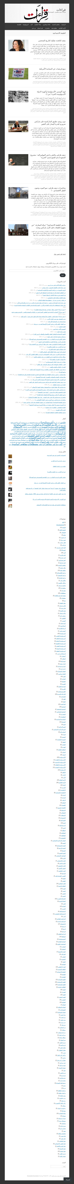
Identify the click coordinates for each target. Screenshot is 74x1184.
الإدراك (64, 797)
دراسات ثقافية (62, 1093)
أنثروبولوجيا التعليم (61, 646)
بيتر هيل (64, 1025)
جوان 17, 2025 (62, 81)
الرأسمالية (50, 82)
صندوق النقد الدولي (13, 440)
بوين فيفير (63, 1020)
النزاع (64, 734)
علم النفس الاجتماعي (60, 1143)
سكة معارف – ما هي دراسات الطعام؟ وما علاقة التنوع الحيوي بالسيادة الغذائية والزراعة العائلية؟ (42, 374)
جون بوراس (63, 1063)
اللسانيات (63, 696)
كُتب (31, 24)
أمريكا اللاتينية (62, 628)
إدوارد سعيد (63, 425)
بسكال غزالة (62, 1037)
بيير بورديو (63, 1022)
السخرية (63, 946)
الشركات (55, 177)
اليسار (60, 110)
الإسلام (64, 802)
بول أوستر (63, 1015)
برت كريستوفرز (62, 1032)
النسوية (50, 58)
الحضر (30, 431)
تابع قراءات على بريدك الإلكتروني (56, 263)
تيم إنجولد (63, 1040)
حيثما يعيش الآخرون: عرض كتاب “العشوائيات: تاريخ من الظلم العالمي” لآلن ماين (46, 354)
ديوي (64, 1085)
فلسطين (63, 532)
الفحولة (64, 681)
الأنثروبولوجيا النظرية (60, 759)
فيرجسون (63, 537)
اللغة (64, 699)
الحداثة (33, 431)
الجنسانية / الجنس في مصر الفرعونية (56, 455)
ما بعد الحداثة (62, 578)
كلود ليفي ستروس (61, 547)
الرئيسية (63, 24)
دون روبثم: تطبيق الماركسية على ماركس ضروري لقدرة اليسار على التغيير (50, 122)
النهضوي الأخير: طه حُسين (59, 329)
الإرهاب (64, 800)
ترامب (64, 1058)
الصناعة (40, 434)
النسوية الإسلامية (61, 739)
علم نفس (63, 1138)
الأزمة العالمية (62, 28)
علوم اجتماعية (29, 442)
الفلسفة (19, 24)
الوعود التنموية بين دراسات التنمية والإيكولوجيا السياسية (52, 290)
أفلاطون (64, 618)
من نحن (34, 28)
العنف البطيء (62, 326)
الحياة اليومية (62, 901)
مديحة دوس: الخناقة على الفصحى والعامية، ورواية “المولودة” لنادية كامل (48, 369)
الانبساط (63, 810)
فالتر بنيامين (63, 542)
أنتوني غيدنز (57, 239)
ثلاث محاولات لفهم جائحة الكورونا (57, 349)
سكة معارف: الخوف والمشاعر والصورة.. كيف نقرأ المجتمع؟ (51, 377)
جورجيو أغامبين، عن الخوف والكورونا (56, 347)
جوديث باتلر (48, 440)
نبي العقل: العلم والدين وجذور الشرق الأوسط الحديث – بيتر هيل (50, 324)
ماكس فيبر (41, 238)
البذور (64, 828)
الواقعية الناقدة (62, 749)
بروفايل (64, 1030)
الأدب (64, 777)
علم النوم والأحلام (61, 1146)
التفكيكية (63, 833)
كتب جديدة (63, 557)
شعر (64, 1131)
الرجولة (64, 926)
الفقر (57, 143)
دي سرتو (63, 1075)
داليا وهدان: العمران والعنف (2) (58, 359)
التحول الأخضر (62, 868)
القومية (51, 175)
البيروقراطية (46, 242)
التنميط (64, 850)
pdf (63, 522)
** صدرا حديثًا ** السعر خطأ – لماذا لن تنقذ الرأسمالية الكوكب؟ (50, 309)
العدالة (60, 216)
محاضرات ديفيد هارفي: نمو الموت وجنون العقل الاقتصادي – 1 (50, 400)
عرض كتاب (62, 442)
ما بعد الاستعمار (62, 575)
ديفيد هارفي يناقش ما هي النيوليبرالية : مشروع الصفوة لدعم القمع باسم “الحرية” (48, 156)
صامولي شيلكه (62, 1133)
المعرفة (41, 213)
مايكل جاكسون (62, 583)
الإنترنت (64, 787)
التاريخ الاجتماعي (44, 58)
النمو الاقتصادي (35, 438)
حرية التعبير (63, 1073)
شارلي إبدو (63, 1128)
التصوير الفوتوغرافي (60, 876)
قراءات (64, 545)
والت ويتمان (63, 613)
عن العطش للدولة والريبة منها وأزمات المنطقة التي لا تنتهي (51, 292)
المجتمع (34, 108)
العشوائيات (63, 1010)
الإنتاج (51, 110)
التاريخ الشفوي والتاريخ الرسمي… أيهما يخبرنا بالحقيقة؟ (52, 392)
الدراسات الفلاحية (61, 919)
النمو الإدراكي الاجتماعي (60, 729)
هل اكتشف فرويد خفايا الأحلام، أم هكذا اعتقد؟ (54, 295)
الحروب (64, 909)
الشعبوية (63, 959)
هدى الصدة (63, 610)
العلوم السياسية (36, 82)
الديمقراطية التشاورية (60, 914)
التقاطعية (63, 835)
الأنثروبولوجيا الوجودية (60, 762)
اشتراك (68, 1179)
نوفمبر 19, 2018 (62, 108)
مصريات (64, 590)
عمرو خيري (21, 442)
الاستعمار (29, 427)
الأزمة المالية (56, 176)
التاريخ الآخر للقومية (61, 410)
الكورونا (22, 436)
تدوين (64, 1052)
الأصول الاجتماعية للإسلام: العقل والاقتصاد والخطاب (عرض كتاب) (49, 334)
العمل (51, 111)
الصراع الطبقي (37, 110)
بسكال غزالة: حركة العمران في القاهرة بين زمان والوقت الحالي (50, 357)
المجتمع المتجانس (61, 712)
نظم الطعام (63, 603)
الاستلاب (24, 427)
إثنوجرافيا (13, 423)
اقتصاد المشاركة (61, 671)
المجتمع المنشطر (61, 709)
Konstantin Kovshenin (33, 1176)
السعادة (64, 949)
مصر (40, 444)
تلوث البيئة (54, 440)
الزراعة (53, 434)
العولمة (59, 146)
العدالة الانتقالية (62, 1007)
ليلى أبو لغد (63, 562)
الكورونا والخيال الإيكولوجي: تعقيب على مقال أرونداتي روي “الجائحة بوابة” (47, 344)
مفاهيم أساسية (56, 24)
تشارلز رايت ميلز (61, 1060)
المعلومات (63, 717)
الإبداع (64, 795)
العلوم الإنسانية (34, 214)
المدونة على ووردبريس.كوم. (59, 1176)
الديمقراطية (19, 431)
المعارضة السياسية (37, 81)
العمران (64, 992)
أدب (58, 423)
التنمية (64, 843)
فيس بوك (63, 540)
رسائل (64, 1106)
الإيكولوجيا (63, 790)
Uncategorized (60, 525)
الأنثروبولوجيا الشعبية (50, 427)
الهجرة (26, 438)
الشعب (64, 957)
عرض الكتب (44, 60)
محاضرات (47, 28)
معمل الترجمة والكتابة (60, 595)
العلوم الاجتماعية (57, 111)
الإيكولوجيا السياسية (61, 792)
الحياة (27, 431)
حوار (64, 1070)
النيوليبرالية (63, 82)
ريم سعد (56, 245)
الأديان (58, 425)
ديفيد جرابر (63, 1080)
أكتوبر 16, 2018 (62, 173)
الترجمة (64, 873)
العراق (33, 434)
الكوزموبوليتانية (62, 691)
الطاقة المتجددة (62, 969)
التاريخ (39, 429)
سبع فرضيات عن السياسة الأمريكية (52, 69)
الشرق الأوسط (62, 951)
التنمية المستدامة (54, 431)
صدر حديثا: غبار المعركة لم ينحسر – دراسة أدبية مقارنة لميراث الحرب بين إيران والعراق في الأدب (41, 303)
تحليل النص (63, 1047)
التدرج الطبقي (39, 242)
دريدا (64, 1088)
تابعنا (62, 275)
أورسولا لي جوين (61, 653)
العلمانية (64, 977)
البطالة (64, 830)
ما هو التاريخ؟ (62, 372)
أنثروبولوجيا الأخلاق (61, 638)
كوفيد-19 (63, 550)
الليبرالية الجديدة (46, 81)
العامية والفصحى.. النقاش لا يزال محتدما (56, 407)
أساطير (64, 658)
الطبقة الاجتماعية (44, 82)
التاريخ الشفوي (62, 866)
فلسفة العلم (63, 530)
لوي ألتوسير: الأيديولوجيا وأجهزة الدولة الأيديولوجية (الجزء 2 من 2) (51, 92)
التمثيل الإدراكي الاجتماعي (59, 840)
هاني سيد (63, 608)
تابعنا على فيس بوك (60, 254)
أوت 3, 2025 (63, 58)
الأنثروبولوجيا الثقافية (60, 765)
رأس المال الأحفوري (61, 1103)
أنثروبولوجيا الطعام (25, 423)
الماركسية (39, 108)
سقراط (64, 1111)
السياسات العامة (61, 944)
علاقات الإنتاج (54, 442)
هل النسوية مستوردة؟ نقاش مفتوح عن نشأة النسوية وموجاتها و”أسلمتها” (47, 405)
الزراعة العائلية (62, 934)
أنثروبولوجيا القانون (61, 636)
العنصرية (64, 146)
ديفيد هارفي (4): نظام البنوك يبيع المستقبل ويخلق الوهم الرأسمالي (49, 387)
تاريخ (59, 440)
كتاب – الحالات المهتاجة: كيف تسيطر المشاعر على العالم (51, 364)
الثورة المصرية (42, 431)
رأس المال (43, 440)
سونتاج (64, 1116)
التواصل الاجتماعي (61, 855)
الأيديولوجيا (56, 110)
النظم (64, 742)
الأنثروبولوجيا (59, 144)
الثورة (48, 431)
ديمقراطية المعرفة (61, 1083)
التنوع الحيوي (62, 853)
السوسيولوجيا (62, 939)
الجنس (37, 431)
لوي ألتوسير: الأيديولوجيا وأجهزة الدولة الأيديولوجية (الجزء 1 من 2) (49, 499)
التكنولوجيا (44, 176)
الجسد (64, 896)
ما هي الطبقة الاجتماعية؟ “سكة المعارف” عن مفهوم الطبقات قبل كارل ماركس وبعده (48, 226)
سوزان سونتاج (62, 1118)
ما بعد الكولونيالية (61, 573)
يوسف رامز (45, 142)
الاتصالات (63, 813)
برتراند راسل (62, 1035)
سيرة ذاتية (63, 1126)
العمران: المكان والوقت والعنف (58, 367)
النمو (43, 438)
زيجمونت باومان (62, 1108)
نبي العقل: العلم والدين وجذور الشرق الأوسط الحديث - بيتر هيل (50, 483)
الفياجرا (64, 679)
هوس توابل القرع (61, 331)
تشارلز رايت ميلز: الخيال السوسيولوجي (56, 362)
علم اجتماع (40, 28)
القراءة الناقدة (62, 686)
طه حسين (63, 1136)
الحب (64, 903)
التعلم (25, 429)
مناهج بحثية (54, 28)
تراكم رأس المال (61, 1055)
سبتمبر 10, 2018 (62, 212)
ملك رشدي (46, 238)
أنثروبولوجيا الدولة (61, 648)
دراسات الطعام (62, 1090)
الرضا (64, 929)
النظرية (64, 110)
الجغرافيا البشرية (62, 177)
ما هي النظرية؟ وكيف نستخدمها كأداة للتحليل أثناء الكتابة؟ (51, 395)
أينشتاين (63, 656)
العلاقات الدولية (62, 987)
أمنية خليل (63, 623)
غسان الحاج (63, 1156)
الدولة (24, 431)
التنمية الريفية (62, 431)
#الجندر (63, 423)
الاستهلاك (56, 242)
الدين (15, 431)
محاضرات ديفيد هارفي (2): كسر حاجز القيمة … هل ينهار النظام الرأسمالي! (47, 397)
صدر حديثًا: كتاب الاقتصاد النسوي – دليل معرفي (54, 287)
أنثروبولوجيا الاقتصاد (37, 142)
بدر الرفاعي (63, 1027)
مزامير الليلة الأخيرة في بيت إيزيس (57, 285)
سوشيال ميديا (22, 440)
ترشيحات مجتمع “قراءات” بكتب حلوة (56, 336)
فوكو (17, 442)
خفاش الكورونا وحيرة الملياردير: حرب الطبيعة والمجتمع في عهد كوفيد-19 (47, 339)
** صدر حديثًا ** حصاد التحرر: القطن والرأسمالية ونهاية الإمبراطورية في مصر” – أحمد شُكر (43, 316)
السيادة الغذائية (62, 941)
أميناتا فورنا (55, 58)
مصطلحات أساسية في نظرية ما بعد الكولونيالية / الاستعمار (51, 505)
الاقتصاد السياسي (51, 429)
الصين (36, 434)
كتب (64, 444)
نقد (65, 600)
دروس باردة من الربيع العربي (58, 461)
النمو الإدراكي (62, 727)
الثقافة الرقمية (62, 886)
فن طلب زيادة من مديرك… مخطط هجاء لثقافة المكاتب (52, 300)
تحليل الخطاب (39, 111)
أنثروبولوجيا (26, 24)
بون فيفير (63, 1017)
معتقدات (63, 598)
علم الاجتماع (50, 60)
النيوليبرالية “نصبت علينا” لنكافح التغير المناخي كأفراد (53, 352)
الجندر (64, 891)
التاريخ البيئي (62, 863)
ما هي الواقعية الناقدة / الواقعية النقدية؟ (56, 412)
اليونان (64, 752)
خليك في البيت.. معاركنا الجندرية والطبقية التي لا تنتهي (52, 341)
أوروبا (18, 423)
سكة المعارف (37, 24)
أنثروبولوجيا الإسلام (35, 423)
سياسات (63, 1123)
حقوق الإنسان (62, 1068)
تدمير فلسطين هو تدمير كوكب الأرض (56, 319)
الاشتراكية (51, 242)
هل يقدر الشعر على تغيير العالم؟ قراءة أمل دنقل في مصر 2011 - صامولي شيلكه (45, 494)
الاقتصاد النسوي (62, 807)
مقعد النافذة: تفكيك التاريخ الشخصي (52, 40)
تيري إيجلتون (62, 1042)
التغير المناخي (38, 176)
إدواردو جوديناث (62, 666)
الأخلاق (64, 772)
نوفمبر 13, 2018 (62, 142)
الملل (64, 701)
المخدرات (63, 714)
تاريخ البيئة (63, 1045)
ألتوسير (51, 108)
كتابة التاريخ (12, 442)
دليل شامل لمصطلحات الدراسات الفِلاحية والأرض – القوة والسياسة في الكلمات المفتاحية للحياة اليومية (40, 305)
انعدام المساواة (57, 60)
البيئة (43, 429)
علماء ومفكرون (46, 24)
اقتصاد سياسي (53, 81)
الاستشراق (63, 818)
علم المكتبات (62, 1141)
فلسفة (54, 108)
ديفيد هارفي (43, 179)
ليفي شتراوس (62, 560)
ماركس (55, 444)
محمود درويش (62, 585)
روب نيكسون (62, 1098)
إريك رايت (52, 239)
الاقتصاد (60, 242)
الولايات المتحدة (20, 438)
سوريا (27, 440)
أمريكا (55, 423)
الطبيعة (39, 214)
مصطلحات (41, 173)
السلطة (38, 58)
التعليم (21, 429)
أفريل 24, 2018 (62, 238)
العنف (48, 435)
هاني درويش (62, 605)
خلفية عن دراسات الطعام (59, 384)
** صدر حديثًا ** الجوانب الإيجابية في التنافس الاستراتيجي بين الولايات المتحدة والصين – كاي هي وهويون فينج (39, 312)
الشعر (64, 962)
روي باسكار (63, 1095)
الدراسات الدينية (61, 921)
